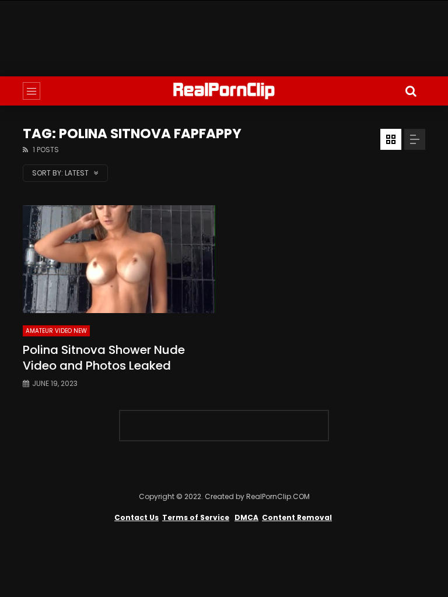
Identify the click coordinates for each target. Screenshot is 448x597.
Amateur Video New (56, 330)
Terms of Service (195, 517)
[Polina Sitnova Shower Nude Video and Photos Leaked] (119, 259)
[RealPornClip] (224, 91)
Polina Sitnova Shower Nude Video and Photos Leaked (104, 358)
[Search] (410, 91)
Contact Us (136, 517)
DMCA (246, 517)
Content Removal (297, 517)
